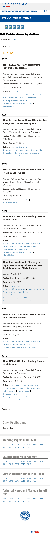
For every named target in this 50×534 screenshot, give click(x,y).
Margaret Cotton (33, 179)
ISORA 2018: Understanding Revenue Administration (24, 218)
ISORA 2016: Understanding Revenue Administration (24, 362)
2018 (11, 447)
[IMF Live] (35, 530)
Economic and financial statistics (14, 289)
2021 (35, 444)
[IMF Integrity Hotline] (26, 4)
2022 (29, 444)
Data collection (17, 286)
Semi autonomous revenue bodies (27, 153)
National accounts (9, 391)
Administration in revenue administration (26, 385)
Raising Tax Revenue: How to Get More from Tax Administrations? (24, 316)
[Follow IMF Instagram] (11, 4)
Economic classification (36, 289)
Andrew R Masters (30, 77)
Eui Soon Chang (18, 323)
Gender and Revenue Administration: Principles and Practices (23, 171)
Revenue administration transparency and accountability (22, 150)
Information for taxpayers (11, 295)
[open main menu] (45, 5)
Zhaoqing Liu (15, 77)
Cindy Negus (24, 182)
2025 (11, 444)
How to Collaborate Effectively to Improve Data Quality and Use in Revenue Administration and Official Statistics (22, 265)
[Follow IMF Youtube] (16, 4)
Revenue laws (7, 153)
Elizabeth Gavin (10, 182)
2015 (29, 447)
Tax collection (33, 347)
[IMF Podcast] (20, 4)
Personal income (23, 391)
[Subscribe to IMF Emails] (23, 4)
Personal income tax (10, 98)
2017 (17, 447)
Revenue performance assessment (15, 101)
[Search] (45, 11)
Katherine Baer (18, 179)
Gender (25, 200)
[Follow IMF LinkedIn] (8, 4)
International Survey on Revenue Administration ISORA (22, 95)
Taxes (30, 103)
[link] (6, 27)
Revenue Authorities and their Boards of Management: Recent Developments (25, 121)
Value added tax (8, 106)
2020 (41, 444)
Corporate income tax (19, 92)
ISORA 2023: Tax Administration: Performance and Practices (21, 66)
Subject (13, 39)
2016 (23, 447)
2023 (23, 444)
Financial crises (23, 292)
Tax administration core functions (14, 103)
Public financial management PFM (15, 298)
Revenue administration (27, 98)
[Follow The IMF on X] (3, 4)
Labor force (7, 344)
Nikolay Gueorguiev (12, 327)
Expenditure (16, 200)
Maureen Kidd (15, 132)
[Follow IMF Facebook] (5, 4)
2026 (5, 444)
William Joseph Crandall (22, 74)
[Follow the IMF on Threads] (13, 4)
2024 (17, 444)
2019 (5, 447)
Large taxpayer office (10, 246)
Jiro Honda (27, 327)
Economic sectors (9, 292)
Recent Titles (8, 427)
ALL (34, 447)
